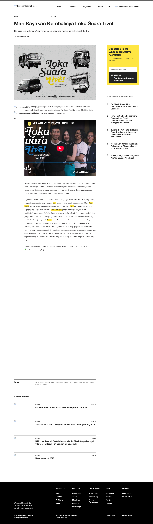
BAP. (52, 382)
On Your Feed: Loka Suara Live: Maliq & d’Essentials (61, 407)
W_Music (87, 7)
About (74, 497)
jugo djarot (78, 382)
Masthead (76, 500)
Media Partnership (93, 501)
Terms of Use (110, 515)
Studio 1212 (127, 497)
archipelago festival (42, 382)
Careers (75, 503)
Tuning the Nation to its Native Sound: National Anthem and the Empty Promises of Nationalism (124, 133)
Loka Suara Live (41, 385)
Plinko (49, 220)
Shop (100, 7)
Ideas (59, 7)
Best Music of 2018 (44, 458)
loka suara (90, 382)
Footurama (126, 493)
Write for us (93, 493)
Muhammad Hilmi (22, 36)
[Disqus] (55, 289)
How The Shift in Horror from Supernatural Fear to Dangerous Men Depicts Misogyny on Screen (124, 119)
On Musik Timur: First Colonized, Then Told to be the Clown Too (124, 106)
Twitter (108, 500)
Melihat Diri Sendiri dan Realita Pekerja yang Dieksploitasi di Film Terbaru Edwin (124, 146)
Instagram (110, 493)
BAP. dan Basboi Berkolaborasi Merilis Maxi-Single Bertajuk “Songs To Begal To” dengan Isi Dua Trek (65, 442)
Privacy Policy (127, 515)
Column (72, 7)
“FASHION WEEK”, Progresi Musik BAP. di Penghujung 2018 (65, 424)
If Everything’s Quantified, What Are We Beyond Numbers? (125, 156)
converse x (59, 382)
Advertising (93, 497)
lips (84, 382)
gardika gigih (68, 382)
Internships (76, 507)
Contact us (76, 493)
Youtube (109, 503)
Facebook (109, 497)
